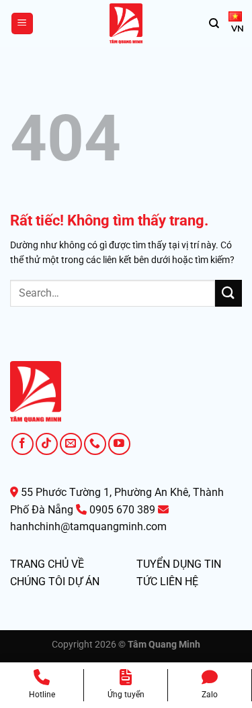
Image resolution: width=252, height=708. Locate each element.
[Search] (214, 23)
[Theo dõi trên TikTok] (47, 444)
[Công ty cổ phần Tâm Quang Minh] (126, 23)
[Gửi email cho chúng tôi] (71, 444)
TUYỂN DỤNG (169, 564)
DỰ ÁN (83, 581)
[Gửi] (228, 293)
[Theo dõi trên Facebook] (22, 444)
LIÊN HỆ (179, 581)
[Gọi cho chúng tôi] (95, 444)
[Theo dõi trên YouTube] (119, 444)
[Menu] (22, 24)
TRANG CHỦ (39, 564)
